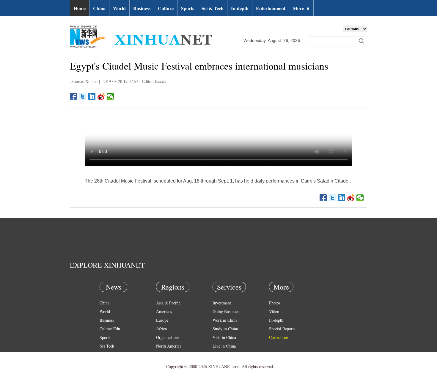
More (301, 8)
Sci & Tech (213, 8)
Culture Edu (110, 328)
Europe (162, 320)
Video (274, 311)
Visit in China (224, 337)
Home (80, 8)
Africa (161, 328)
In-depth (240, 8)
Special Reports (282, 328)
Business (141, 8)
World (119, 8)
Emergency (222, 354)
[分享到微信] (110, 96)
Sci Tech (107, 346)
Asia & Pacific (168, 303)
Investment (222, 303)
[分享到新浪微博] (101, 96)
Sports (187, 8)
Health (105, 354)
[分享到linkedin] (92, 96)
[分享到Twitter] (83, 96)
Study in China (225, 328)
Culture (166, 8)
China (99, 8)
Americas (164, 311)
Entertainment (270, 8)
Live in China (224, 346)
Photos (274, 303)
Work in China (225, 320)
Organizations (167, 337)
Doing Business (225, 311)
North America (168, 346)
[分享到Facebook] (73, 96)
